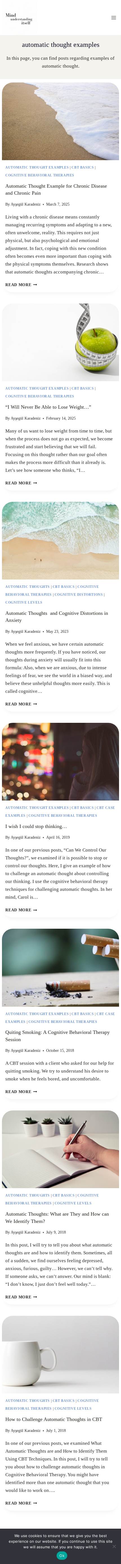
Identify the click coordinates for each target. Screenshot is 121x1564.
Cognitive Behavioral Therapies (39, 175)
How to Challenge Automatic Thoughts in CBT (53, 1419)
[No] (114, 1546)
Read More (21, 285)
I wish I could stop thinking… (36, 826)
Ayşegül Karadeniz (26, 204)
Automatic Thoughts (27, 587)
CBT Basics (82, 167)
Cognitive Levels (23, 602)
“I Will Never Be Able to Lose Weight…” (48, 407)
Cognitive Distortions (79, 595)
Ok (61, 1555)
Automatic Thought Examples (37, 167)
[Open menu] (114, 17)
